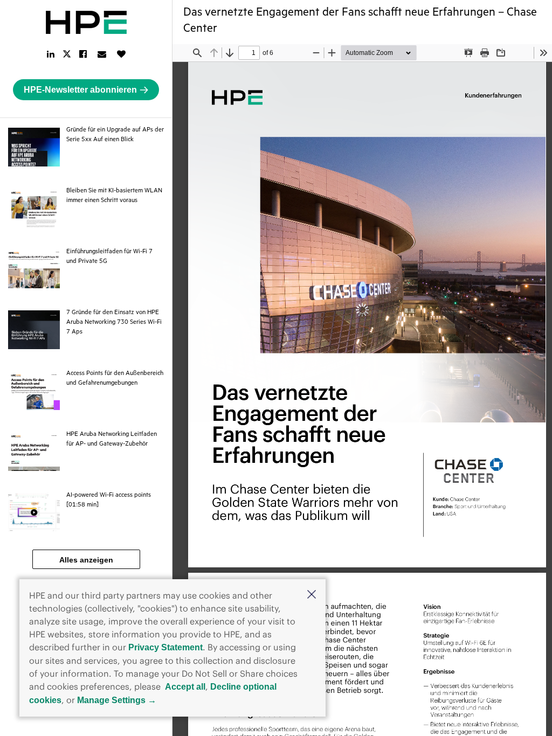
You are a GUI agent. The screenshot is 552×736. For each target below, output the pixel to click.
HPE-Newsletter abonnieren (80, 89)
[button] (311, 595)
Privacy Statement (165, 647)
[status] (249, 53)
